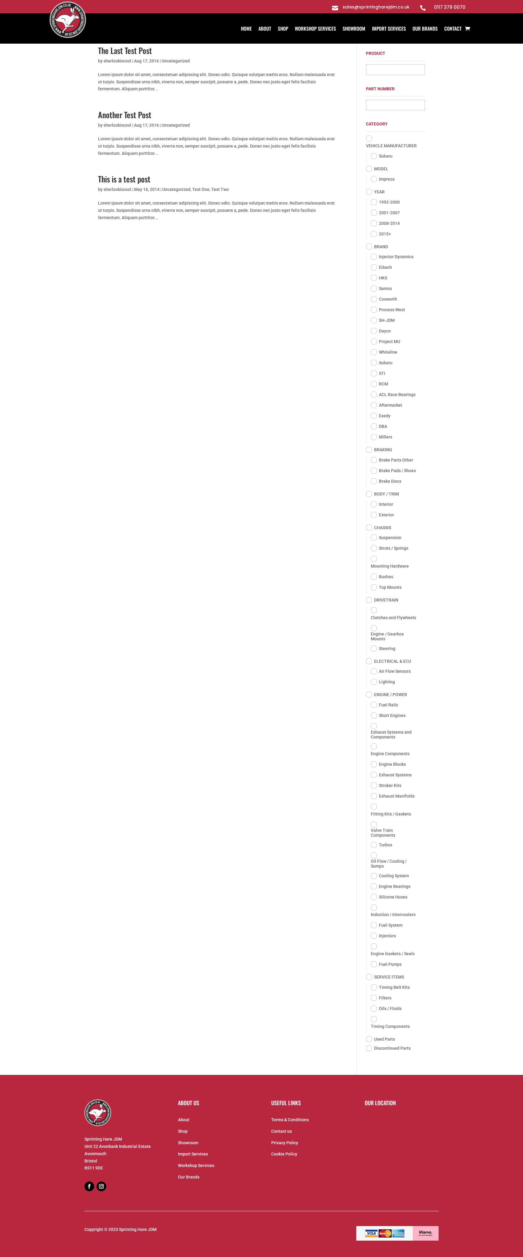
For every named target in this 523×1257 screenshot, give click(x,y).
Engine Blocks (392, 764)
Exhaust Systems (395, 774)
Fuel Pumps (390, 964)
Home (246, 29)
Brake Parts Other (396, 460)
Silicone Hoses (393, 897)
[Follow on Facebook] (89, 1186)
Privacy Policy (284, 1142)
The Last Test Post (125, 50)
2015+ (385, 234)
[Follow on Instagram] (101, 1186)
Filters (385, 997)
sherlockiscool (117, 60)
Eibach (385, 267)
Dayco (385, 330)
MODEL (381, 168)
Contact (453, 29)
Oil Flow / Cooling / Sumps (389, 864)
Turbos (385, 844)
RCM (383, 384)
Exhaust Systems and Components (391, 734)
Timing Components (390, 1026)
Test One (200, 189)
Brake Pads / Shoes (397, 470)
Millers (385, 437)
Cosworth (388, 299)
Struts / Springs (393, 548)
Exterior (386, 514)
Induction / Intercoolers (393, 914)
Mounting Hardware (390, 566)
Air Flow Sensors (395, 671)
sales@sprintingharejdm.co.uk (376, 7)
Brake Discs (390, 481)
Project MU (389, 341)
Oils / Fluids (390, 1008)
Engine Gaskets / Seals (393, 953)
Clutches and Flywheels (393, 617)
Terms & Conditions (290, 1119)
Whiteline (388, 352)
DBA (383, 426)
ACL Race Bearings (397, 394)
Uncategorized (176, 60)
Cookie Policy (284, 1154)
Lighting (387, 681)
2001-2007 (389, 212)
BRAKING (383, 449)
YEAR (379, 191)
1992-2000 (389, 202)
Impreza (387, 179)
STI (382, 373)
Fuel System (391, 925)
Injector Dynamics (396, 256)
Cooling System (394, 875)
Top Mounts (390, 587)
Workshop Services (315, 29)
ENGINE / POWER (390, 694)
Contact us (281, 1131)
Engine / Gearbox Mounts (387, 636)
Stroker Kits (390, 785)
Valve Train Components (383, 833)
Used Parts (384, 1039)
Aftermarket (390, 405)
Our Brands (425, 29)
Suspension (390, 537)
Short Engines (392, 715)
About (264, 29)
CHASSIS (382, 527)
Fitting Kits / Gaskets (391, 814)
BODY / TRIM (386, 494)
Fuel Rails (388, 704)
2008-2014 (389, 223)
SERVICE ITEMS (389, 977)
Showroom (354, 29)
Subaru (386, 156)
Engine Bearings (394, 886)
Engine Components (390, 753)
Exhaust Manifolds (397, 796)
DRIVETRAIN (386, 600)
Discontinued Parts (392, 1048)
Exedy (384, 415)
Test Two (220, 189)
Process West (392, 309)
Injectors (387, 935)
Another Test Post (124, 115)
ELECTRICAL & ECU (392, 661)
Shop (283, 29)
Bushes (386, 576)
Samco (385, 288)
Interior (386, 504)
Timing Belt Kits (394, 987)
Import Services (389, 29)
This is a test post (124, 179)
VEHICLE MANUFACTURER (391, 145)
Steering (387, 648)
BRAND (381, 246)
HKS (383, 277)
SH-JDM (387, 320)
